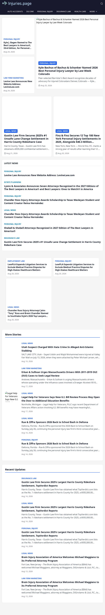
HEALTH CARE (80, 11)
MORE (92, 11)
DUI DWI (30, 11)
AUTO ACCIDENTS (15, 11)
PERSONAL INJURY (45, 11)
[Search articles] (101, 3)
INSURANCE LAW (63, 11)
